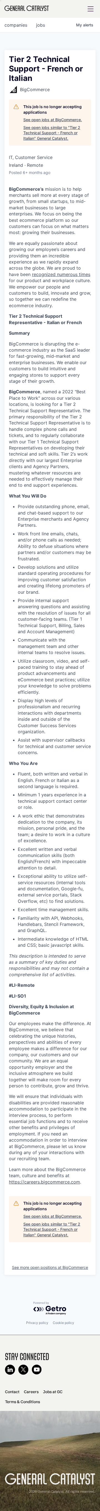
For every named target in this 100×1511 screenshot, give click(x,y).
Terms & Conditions (22, 1401)
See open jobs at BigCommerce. (52, 119)
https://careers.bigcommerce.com (44, 1182)
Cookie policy (63, 1323)
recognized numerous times (61, 274)
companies (15, 25)
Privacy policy (37, 1323)
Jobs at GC (52, 1391)
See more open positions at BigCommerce (50, 1267)
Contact (12, 1391)
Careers (31, 1391)
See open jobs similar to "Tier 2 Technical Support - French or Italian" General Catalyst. (51, 133)
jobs (40, 25)
